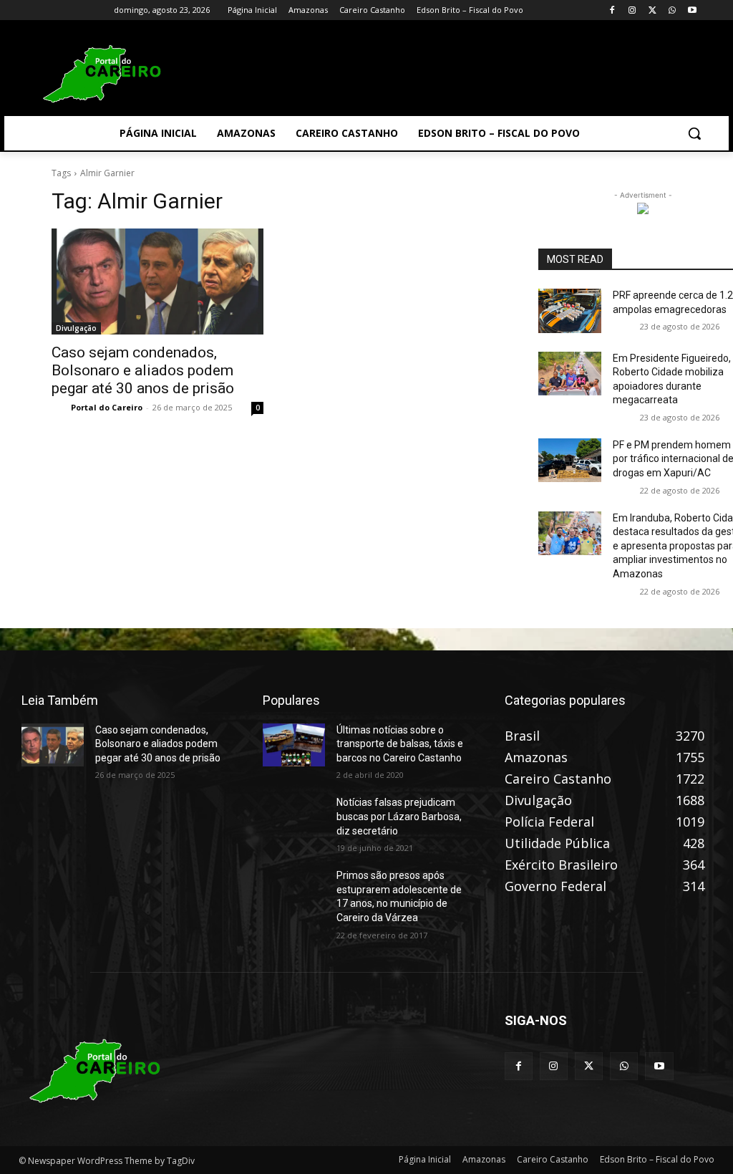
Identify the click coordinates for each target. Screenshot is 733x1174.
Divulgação (76, 328)
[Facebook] (612, 10)
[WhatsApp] (672, 10)
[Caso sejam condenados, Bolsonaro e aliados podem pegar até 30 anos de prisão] (157, 281)
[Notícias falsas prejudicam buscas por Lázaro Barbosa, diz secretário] (294, 817)
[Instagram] (632, 10)
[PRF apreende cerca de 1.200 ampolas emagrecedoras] (569, 310)
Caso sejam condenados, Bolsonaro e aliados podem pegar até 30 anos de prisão (143, 370)
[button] (694, 133)
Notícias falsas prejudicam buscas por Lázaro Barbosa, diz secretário (399, 816)
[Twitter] (652, 10)
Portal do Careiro (106, 407)
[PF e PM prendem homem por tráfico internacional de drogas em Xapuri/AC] (569, 460)
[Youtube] (692, 10)
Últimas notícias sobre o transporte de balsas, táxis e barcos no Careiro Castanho (399, 744)
